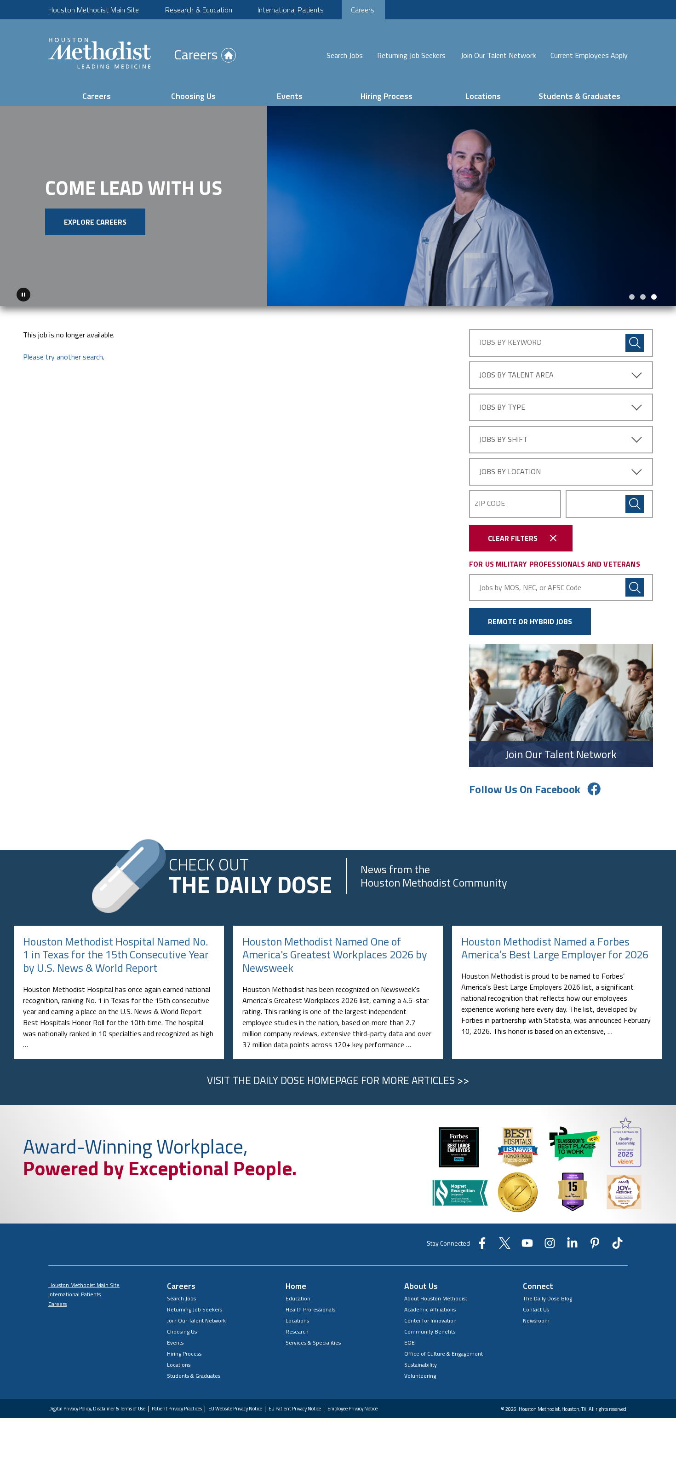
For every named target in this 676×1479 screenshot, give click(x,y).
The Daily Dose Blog (547, 1298)
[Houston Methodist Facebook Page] (482, 1246)
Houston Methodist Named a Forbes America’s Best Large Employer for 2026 (554, 948)
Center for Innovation (430, 1320)
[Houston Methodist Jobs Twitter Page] (504, 1246)
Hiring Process (386, 96)
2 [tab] (643, 297)
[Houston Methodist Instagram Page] (550, 1246)
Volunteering (420, 1375)
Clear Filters (513, 538)
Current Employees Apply (589, 55)
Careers (362, 9)
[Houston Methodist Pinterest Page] (595, 1246)
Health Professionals (310, 1309)
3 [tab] (654, 297)
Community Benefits (429, 1331)
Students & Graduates (579, 96)
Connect (538, 1286)
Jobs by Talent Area (516, 374)
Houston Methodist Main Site (93, 9)
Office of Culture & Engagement (443, 1353)
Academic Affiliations (430, 1309)
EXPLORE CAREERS (95, 221)
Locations (483, 96)
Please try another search (63, 356)
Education (298, 1298)
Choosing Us (193, 96)
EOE (409, 1342)
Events (290, 96)
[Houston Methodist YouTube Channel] (527, 1246)
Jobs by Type (502, 406)
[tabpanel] (338, 206)
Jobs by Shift (503, 439)
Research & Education (198, 9)
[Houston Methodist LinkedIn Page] (572, 1246)
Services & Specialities (313, 1342)
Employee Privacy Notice (352, 1409)
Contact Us (536, 1309)
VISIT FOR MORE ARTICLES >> (338, 1080)
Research (297, 1331)
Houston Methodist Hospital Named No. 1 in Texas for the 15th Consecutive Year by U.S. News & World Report (116, 954)
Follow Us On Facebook (524, 789)
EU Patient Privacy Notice (295, 1409)
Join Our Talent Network (498, 55)
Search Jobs (345, 55)
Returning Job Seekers (411, 55)
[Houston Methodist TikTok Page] (617, 1246)
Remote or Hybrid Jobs (530, 621)
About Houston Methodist (435, 1298)
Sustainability (420, 1364)
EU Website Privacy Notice (235, 1409)
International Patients (291, 9)
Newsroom (536, 1320)
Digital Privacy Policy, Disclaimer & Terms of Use (96, 1409)
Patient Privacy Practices (177, 1409)
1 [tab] (632, 297)
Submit (634, 504)
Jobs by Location (510, 471)
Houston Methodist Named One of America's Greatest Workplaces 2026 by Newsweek (334, 954)
